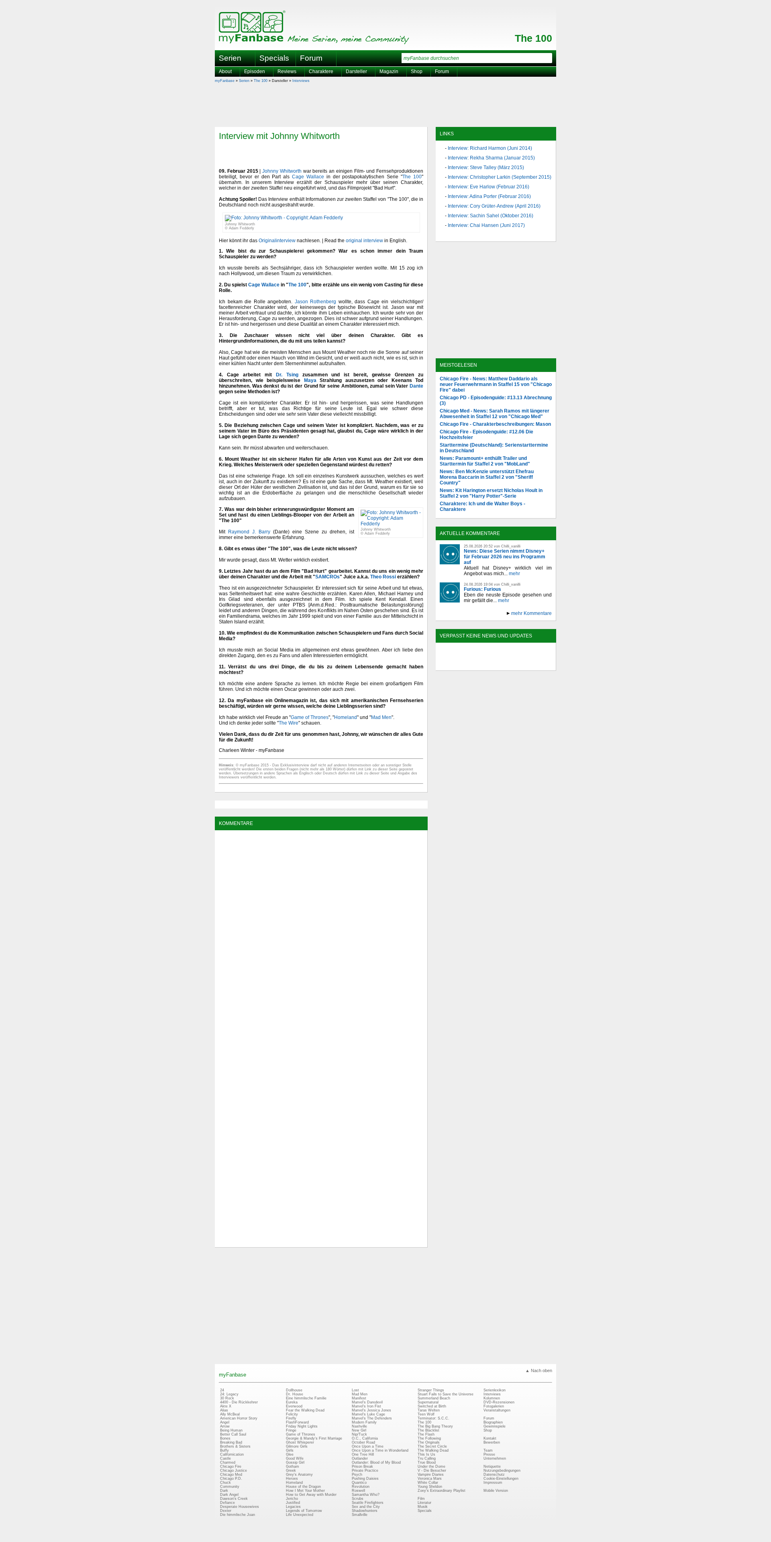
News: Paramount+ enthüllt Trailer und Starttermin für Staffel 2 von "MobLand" (485, 461)
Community (229, 1487)
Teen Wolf (426, 1414)
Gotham (292, 1466)
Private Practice (365, 1470)
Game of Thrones (309, 717)
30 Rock (227, 1398)
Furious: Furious (482, 589)
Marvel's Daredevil (367, 1402)
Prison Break (362, 1466)
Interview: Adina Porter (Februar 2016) (489, 196)
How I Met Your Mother (305, 1491)
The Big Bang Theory (435, 1426)
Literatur (424, 1503)
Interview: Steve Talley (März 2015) (486, 167)
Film (421, 1499)
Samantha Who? (365, 1495)
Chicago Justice (233, 1470)
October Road (363, 1442)
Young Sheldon (430, 1487)
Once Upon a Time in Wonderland (380, 1450)
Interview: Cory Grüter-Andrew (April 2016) (494, 206)
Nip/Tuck (359, 1434)
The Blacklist (428, 1430)
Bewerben (491, 1442)
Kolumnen (491, 1398)
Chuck (225, 1483)
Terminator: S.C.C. (433, 1418)
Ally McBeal (230, 1414)
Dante (416, 386)
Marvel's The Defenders (372, 1418)
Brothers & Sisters (235, 1446)
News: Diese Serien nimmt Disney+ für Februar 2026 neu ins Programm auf (504, 556)
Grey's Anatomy (299, 1475)
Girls (290, 1450)
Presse (489, 1454)
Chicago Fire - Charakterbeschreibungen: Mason (495, 424)
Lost (355, 1390)
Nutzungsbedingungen (501, 1470)
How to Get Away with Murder (311, 1495)
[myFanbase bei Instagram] (514, 663)
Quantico (359, 1483)
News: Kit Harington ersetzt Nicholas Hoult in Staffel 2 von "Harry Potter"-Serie (491, 493)
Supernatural (428, 1402)
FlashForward (297, 1422)
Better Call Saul (233, 1434)
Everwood (294, 1406)
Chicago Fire (230, 1466)
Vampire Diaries (431, 1475)
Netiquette (492, 1466)
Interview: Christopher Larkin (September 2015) (499, 177)
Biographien (493, 1422)
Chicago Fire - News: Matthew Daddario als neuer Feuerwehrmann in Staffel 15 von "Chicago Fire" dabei (496, 384)
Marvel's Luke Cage (368, 1414)
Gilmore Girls (297, 1446)
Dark (224, 1491)
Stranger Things (431, 1390)
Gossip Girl (295, 1462)
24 (222, 1390)
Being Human (231, 1430)
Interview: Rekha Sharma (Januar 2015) (491, 158)
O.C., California (365, 1438)
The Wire (288, 723)
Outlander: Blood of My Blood (376, 1462)
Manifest (359, 1398)
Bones (225, 1438)
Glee (290, 1454)
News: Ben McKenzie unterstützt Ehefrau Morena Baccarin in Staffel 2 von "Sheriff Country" (487, 477)
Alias (224, 1410)
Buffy (224, 1450)
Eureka (292, 1402)
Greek (291, 1470)
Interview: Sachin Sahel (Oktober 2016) (490, 216)
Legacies (293, 1507)
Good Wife (295, 1458)
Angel (224, 1422)
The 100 (533, 38)
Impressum (492, 1483)
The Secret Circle (432, 1446)
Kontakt (489, 1438)
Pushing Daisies (365, 1479)
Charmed (227, 1462)
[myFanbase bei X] (496, 663)
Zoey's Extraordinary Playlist (441, 1491)
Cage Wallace (308, 177)
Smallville (359, 1515)
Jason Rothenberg (316, 301)
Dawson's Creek (234, 1499)
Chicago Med (231, 1475)
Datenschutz (494, 1475)
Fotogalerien (493, 1406)
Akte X (225, 1406)
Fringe (291, 1430)
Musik (423, 1507)
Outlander (360, 1458)
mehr (514, 573)
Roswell (358, 1491)
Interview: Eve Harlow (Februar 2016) (488, 187)
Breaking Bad (231, 1442)
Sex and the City (366, 1507)
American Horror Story (238, 1418)
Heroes (292, 1479)
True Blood (427, 1462)
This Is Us (426, 1454)
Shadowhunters (364, 1511)
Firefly (291, 1418)
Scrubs (357, 1499)
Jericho (292, 1499)
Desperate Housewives (239, 1507)
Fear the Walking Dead (305, 1410)
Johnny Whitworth (282, 171)
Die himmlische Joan (237, 1515)
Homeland (345, 717)
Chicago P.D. (231, 1479)
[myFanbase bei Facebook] (477, 663)
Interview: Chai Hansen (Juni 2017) (486, 225)
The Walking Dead (433, 1450)
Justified (293, 1503)
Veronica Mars (430, 1479)
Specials (274, 58)
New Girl (359, 1430)
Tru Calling (427, 1458)
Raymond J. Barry (249, 532)
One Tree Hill (363, 1454)
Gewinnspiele (494, 1426)
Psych (357, 1475)
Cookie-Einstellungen (500, 1479)
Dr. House (294, 1394)
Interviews (301, 81)
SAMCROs (327, 577)
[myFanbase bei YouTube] (533, 663)
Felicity (292, 1414)
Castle (225, 1458)
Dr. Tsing (287, 375)
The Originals (429, 1442)
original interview (364, 240)
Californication (232, 1454)
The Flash (426, 1434)
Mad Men (381, 717)
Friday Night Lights (302, 1426)
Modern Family (364, 1422)
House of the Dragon (303, 1487)
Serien (244, 81)
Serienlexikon (494, 1390)
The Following (429, 1438)
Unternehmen (494, 1458)
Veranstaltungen (496, 1410)
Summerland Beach (434, 1398)
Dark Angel (229, 1495)
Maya (310, 380)
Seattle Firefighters (367, 1503)
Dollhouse (294, 1390)
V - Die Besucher (432, 1470)
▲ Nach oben (538, 1370)
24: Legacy (229, 1394)
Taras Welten (429, 1410)
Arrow (225, 1426)
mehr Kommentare (531, 613)
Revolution (360, 1487)
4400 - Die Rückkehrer (239, 1402)
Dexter (225, 1511)
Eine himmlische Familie (306, 1398)
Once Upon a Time (367, 1446)
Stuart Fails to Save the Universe (445, 1394)
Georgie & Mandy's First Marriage (314, 1438)
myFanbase (225, 81)
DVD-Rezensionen (498, 1402)
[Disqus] (321, 934)
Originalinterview (277, 240)
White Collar (428, 1483)
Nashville (359, 1426)
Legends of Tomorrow (304, 1511)
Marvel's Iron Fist (366, 1406)
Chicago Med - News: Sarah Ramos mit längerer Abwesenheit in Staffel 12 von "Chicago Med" (494, 413)
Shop (487, 1430)
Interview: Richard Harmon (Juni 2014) (490, 148)
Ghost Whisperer (300, 1442)
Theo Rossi (383, 577)
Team (488, 1450)
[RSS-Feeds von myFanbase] (459, 663)
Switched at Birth (432, 1406)
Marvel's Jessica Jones (371, 1410)
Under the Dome (431, 1466)
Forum (311, 58)
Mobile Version (495, 1491)
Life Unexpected (299, 1515)
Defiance (227, 1503)
